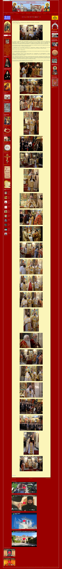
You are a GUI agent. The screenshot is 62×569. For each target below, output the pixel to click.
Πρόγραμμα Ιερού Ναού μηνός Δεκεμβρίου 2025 (9, 206)
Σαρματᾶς (5, 49)
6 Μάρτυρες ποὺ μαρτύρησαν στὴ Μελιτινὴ (8, 48)
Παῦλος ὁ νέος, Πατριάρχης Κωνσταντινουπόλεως (7, 47)
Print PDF (19, 23)
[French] (24, 17)
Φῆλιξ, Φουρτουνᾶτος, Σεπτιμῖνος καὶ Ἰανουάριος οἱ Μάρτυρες (7, 50)
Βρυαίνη (7, 49)
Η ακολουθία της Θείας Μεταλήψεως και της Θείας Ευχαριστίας (9, 197)
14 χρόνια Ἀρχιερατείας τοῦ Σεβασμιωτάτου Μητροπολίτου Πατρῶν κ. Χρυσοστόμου (26, 22)
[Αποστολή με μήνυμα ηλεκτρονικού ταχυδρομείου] (12, 475)
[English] (22, 17)
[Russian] (32, 17)
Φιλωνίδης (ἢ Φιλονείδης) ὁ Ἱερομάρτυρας (8, 52)
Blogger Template (28, 568)
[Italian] (29, 17)
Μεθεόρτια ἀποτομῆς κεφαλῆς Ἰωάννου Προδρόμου (7, 45)
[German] (25, 17)
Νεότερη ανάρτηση (14, 478)
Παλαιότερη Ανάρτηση (48, 478)
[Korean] (37, 17)
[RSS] (4, 566)
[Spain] (27, 17)
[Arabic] (38, 17)
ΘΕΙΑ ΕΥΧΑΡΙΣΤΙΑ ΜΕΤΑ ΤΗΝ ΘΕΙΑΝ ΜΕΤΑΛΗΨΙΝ (9, 211)
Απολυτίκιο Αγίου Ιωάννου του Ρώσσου (9, 220)
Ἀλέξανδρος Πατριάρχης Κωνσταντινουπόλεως (7, 45)
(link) (42, 566)
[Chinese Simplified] (40, 17)
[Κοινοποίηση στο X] (14, 475)
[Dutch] (30, 17)
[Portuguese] (33, 17)
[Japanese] (35, 17)
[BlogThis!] (13, 475)
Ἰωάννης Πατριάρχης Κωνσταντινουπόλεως (6, 46)
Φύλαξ (4, 51)
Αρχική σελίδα (30, 478)
